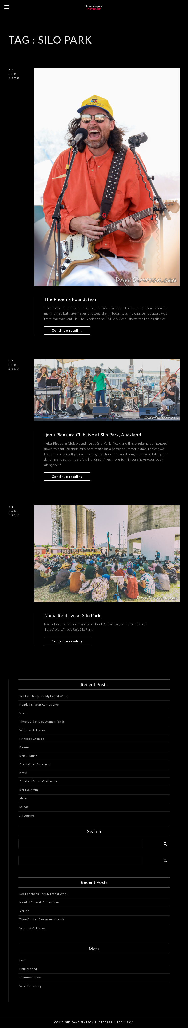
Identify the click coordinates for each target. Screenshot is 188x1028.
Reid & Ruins (28, 756)
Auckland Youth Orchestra (38, 781)
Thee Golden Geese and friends (42, 721)
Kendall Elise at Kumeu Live (39, 704)
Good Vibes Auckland (34, 764)
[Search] (163, 843)
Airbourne (26, 815)
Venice (24, 713)
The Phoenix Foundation (70, 299)
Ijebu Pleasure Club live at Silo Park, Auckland (92, 434)
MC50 (23, 807)
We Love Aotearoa (32, 730)
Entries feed (28, 969)
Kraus (23, 773)
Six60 (23, 798)
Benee (24, 747)
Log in (23, 960)
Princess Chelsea (31, 738)
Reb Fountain (28, 790)
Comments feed (31, 977)
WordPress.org (30, 986)
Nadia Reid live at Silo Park (72, 615)
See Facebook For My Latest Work (43, 696)
